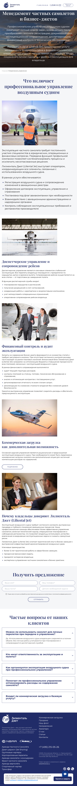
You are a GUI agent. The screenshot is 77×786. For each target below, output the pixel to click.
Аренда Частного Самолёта (15, 747)
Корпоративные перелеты (15, 755)
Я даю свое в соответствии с (39, 594)
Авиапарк (44, 729)
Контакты (43, 737)
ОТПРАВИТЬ (38, 599)
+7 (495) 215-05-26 (42, 5)
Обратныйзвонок (68, 5)
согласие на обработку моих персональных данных (28, 594)
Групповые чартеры (11, 752)
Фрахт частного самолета (14, 761)
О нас (41, 731)
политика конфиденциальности (27, 780)
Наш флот (44, 723)
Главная (4, 71)
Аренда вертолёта (11, 764)
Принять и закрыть (62, 779)
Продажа (43, 720)
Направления (45, 726)
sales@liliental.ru (44, 763)
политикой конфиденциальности (62, 594)
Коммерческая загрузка (51, 717)
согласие (13, 780)
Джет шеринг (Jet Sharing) (15, 750)
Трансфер (7, 769)
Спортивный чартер (12, 766)
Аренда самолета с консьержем (17, 758)
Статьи (42, 734)
